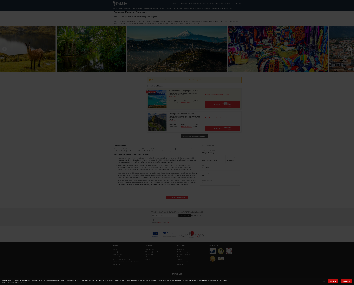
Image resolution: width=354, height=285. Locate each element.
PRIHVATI (332, 281)
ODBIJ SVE (346, 281)
